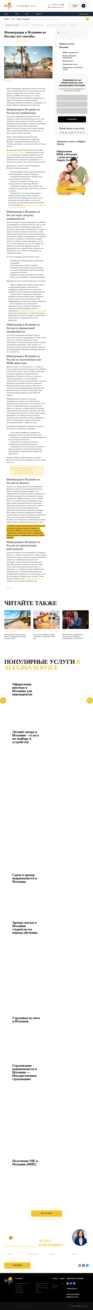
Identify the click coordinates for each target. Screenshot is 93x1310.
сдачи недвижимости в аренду (31, 311)
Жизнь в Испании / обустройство (56, 25)
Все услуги (26, 25)
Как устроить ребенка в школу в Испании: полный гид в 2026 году (44, 636)
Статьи (62, 1283)
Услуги (6, 14)
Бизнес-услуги (19, 1285)
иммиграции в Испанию (33, 578)
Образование (36, 631)
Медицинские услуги (41, 1285)
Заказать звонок (84, 14)
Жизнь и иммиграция (22, 41)
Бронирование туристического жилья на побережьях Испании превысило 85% (15, 636)
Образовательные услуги (42, 1283)
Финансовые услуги (70, 64)
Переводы (38, 1292)
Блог (16, 14)
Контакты (39, 14)
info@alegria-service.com (57, 7)
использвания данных (19, 1259)
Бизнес (64, 631)
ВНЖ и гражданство (38, 25)
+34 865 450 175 (55, 4)
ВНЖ (37, 1290)
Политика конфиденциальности (24, 1306)
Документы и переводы (42, 1287)
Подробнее (71, 189)
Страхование (18, 1287)
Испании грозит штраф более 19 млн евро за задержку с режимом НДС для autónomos (72, 636)
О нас (27, 14)
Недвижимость (73, 25)
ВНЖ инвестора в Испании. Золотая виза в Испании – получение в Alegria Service (24, 470)
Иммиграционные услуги (22, 1283)
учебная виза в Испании (16, 152)
